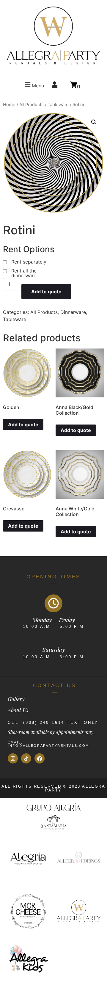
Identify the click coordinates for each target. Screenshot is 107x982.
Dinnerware (73, 312)
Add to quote (46, 292)
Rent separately (28, 262)
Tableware (58, 104)
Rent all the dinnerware (24, 273)
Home (9, 104)
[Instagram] (13, 758)
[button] (33, 84)
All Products (31, 104)
